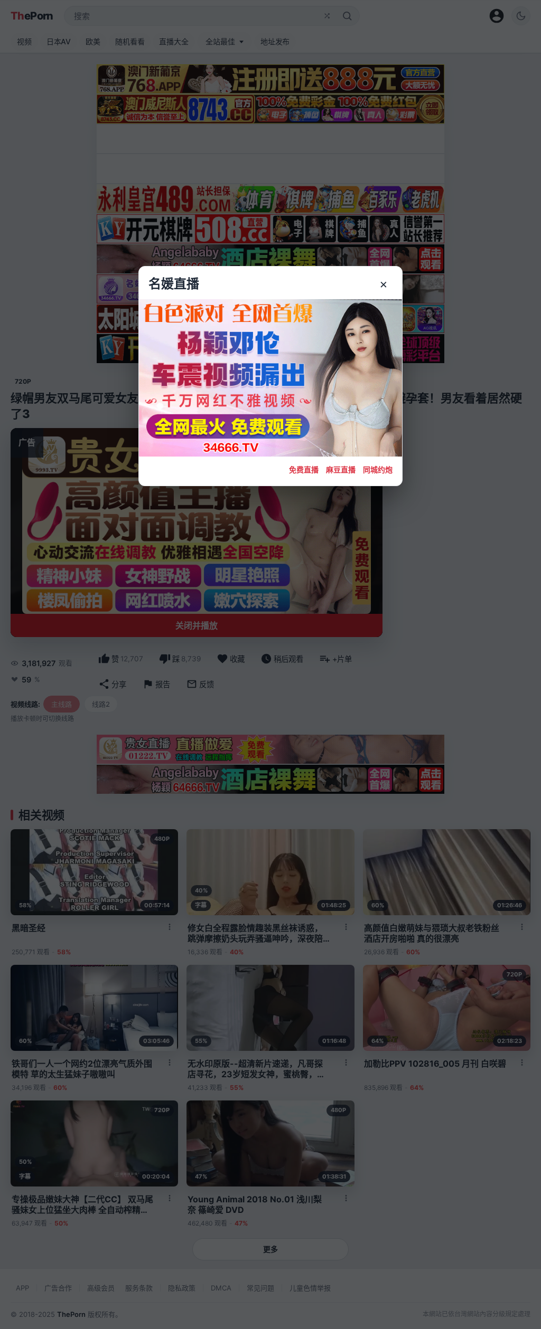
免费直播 (304, 469)
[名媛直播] (270, 664)
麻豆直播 (341, 469)
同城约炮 (378, 469)
